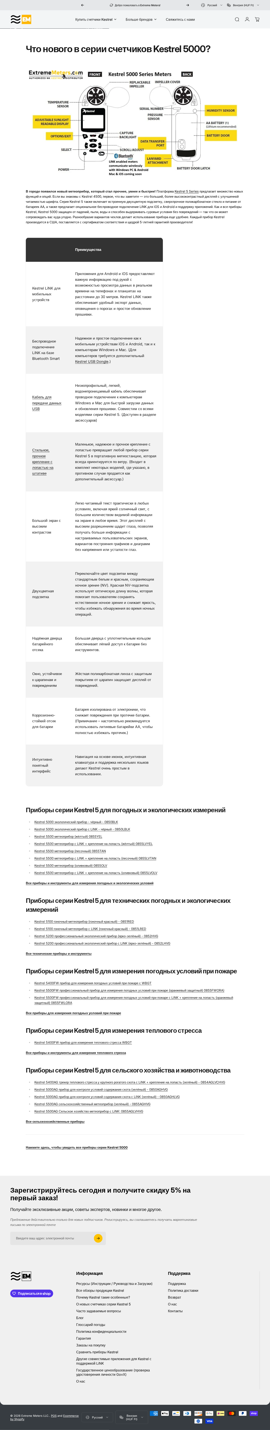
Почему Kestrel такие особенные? (103, 1297)
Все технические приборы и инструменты (59, 954)
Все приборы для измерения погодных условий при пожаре (73, 1013)
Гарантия (83, 1338)
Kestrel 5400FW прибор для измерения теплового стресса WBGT (83, 1042)
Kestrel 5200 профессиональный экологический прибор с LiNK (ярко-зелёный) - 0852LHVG (102, 943)
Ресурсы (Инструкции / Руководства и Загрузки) (114, 1283)
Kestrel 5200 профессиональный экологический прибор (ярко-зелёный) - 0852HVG (96, 936)
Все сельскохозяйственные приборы (55, 1122)
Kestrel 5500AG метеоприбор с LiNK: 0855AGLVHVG (88, 1111)
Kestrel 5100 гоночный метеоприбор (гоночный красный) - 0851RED (84, 921)
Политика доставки (183, 1290)
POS (54, 1415)
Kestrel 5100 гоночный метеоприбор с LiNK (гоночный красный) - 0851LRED (90, 929)
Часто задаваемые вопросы (98, 1311)
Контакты (175, 1311)
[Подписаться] (98, 1238)
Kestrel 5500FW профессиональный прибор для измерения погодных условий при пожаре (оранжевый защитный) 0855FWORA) (129, 990)
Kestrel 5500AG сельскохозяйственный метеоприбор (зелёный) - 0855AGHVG (92, 1104)
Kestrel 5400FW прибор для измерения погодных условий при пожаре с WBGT (93, 983)
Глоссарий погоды (90, 1325)
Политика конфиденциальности (101, 1331)
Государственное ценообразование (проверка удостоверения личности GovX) (113, 1372)
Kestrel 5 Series (187, 191)
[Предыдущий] (82, 5)
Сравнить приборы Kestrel (97, 1352)
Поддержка (177, 1283)
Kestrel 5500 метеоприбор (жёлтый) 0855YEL (68, 836)
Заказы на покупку (90, 1345)
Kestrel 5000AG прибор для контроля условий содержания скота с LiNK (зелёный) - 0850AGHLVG (107, 1097)
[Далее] (187, 5)
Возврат (174, 1297)
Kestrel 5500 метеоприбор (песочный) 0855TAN (70, 851)
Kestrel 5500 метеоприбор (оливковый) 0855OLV (70, 866)
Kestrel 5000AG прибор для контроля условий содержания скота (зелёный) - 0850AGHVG (101, 1089)
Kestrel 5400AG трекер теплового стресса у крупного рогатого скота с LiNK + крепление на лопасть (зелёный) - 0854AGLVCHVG (129, 1082)
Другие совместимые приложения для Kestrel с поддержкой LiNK (113, 1361)
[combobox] (212, 5)
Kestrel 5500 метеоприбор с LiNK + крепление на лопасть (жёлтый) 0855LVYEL (93, 844)
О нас (80, 1381)
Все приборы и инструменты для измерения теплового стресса (76, 1053)
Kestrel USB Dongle (91, 361)
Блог (80, 1318)
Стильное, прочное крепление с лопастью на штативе (42, 461)
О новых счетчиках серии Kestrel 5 (103, 1304)
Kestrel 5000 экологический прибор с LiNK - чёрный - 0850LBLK (82, 829)
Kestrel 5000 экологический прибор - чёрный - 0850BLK (76, 822)
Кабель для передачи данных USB (46, 403)
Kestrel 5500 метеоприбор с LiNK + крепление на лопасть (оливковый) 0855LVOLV (95, 873)
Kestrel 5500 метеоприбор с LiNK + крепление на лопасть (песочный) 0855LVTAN (95, 858)
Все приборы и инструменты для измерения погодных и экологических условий (89, 883)
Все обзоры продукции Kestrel (100, 1290)
